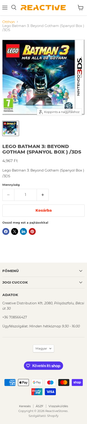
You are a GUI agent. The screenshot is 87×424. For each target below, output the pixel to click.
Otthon (8, 22)
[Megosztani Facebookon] (5, 231)
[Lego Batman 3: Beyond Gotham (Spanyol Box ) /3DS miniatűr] (11, 128)
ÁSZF (39, 406)
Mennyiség (11, 185)
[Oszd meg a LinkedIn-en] (23, 231)
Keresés (25, 406)
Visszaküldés (58, 406)
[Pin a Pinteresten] (32, 231)
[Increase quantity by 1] (43, 195)
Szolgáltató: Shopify (43, 416)
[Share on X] (14, 231)
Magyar (41, 348)
